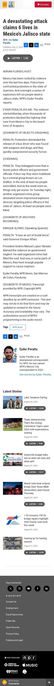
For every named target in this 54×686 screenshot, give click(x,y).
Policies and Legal (14, 640)
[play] (4, 682)
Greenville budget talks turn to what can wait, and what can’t (37, 458)
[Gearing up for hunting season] (12, 543)
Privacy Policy (12, 634)
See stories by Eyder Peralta (35, 374)
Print (47, 44)
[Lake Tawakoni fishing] (12, 402)
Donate (44, 4)
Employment (12, 608)
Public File (10, 621)
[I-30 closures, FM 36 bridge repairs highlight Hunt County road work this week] (12, 520)
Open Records (12, 627)
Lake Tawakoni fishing (35, 397)
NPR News (18, 327)
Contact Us (11, 602)
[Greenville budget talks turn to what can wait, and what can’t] (12, 459)
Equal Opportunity (14, 614)
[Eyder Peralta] (9, 354)
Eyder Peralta (28, 349)
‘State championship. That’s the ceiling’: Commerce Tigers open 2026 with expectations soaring (36, 426)
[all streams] (50, 682)
